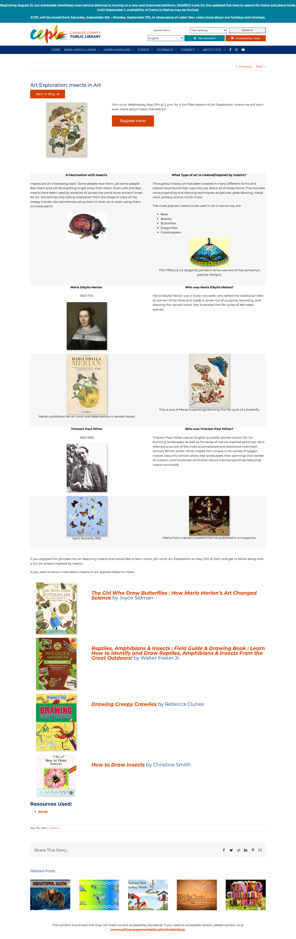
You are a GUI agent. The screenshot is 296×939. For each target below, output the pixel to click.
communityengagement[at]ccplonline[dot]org (148, 929)
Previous (245, 66)
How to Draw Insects (118, 765)
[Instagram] (236, 50)
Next (259, 66)
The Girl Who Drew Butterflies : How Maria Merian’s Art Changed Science (174, 595)
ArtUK (43, 811)
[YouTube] (243, 50)
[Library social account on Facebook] (230, 50)
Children (54, 828)
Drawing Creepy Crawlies (124, 704)
